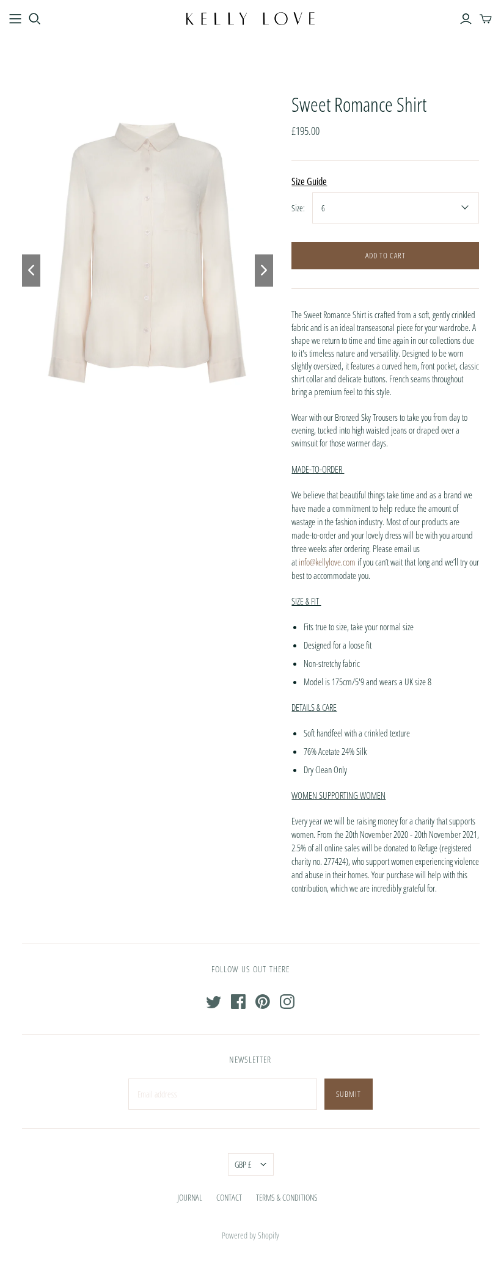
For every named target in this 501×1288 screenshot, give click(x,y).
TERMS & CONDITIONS (287, 1197)
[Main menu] (15, 19)
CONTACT (229, 1197)
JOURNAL (189, 1197)
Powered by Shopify (250, 1235)
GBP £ (243, 1164)
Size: (298, 208)
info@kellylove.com (327, 562)
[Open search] (35, 19)
